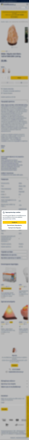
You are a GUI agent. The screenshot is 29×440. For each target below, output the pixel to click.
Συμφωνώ (14, 222)
